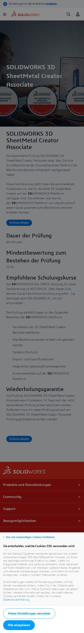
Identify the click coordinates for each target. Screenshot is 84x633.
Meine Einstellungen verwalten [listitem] (29, 613)
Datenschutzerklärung (16, 599)
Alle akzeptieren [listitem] (19, 625)
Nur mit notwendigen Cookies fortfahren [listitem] (30, 537)
